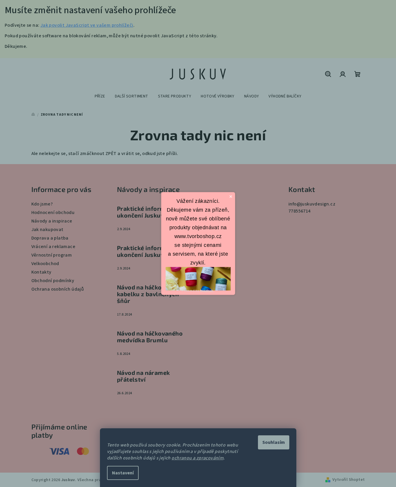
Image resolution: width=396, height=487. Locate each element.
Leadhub (206, 290)
